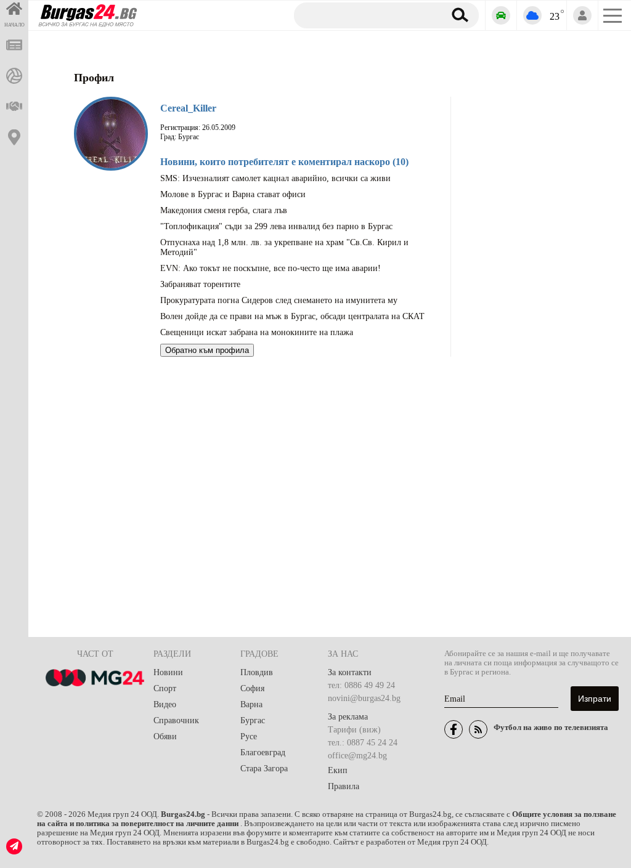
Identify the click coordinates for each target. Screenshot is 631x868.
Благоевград (262, 752)
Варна (251, 704)
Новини (168, 672)
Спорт (164, 688)
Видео (164, 704)
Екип (338, 770)
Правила (343, 786)
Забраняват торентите (200, 284)
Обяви (165, 736)
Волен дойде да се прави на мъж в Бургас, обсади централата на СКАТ (292, 316)
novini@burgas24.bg (364, 698)
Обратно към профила (207, 350)
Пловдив (256, 672)
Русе (248, 736)
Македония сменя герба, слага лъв (223, 210)
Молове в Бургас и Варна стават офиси (233, 194)
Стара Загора (264, 768)
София (252, 688)
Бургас (252, 720)
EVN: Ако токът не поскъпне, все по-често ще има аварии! (270, 268)
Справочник (176, 720)
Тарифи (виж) (354, 729)
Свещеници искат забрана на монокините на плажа (256, 332)
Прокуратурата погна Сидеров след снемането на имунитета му (278, 300)
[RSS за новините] (478, 729)
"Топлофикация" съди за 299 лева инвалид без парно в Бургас (276, 226)
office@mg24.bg (357, 755)
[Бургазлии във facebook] (453, 729)
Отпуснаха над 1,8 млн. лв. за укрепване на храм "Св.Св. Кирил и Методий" (284, 247)
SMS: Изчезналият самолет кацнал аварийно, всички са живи (275, 178)
